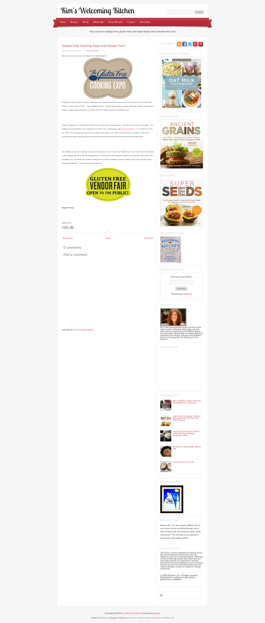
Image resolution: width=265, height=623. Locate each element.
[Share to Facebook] (72, 227)
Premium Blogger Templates (149, 618)
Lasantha (132, 618)
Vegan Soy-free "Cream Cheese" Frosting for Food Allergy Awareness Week (186, 433)
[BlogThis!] (66, 227)
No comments (92, 50)
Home (63, 21)
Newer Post (68, 238)
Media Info (98, 21)
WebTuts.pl (104, 618)
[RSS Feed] (179, 44)
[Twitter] (189, 44)
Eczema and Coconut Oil (183, 462)
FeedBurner (187, 294)
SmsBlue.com (168, 618)
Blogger (157, 613)
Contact (131, 21)
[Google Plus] (195, 44)
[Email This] (63, 227)
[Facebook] (184, 44)
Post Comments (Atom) (83, 330)
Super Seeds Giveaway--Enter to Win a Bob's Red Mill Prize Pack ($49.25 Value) (187, 418)
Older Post (148, 238)
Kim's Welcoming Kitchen (131, 613)
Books (86, 21)
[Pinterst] (200, 44)
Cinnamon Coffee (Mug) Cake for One (187, 447)
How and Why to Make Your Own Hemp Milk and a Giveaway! (187, 401)
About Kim (145, 21)
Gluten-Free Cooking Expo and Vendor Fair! (93, 46)
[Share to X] (69, 227)
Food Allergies (115, 21)
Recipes (74, 21)
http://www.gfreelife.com (129, 129)
